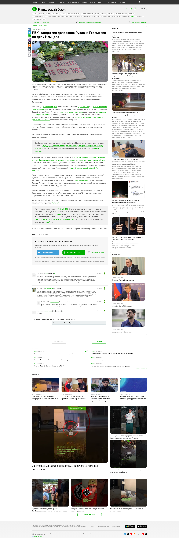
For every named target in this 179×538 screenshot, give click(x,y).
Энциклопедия (73, 2)
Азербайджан (55, 13)
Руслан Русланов (54, 302)
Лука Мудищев (49, 288)
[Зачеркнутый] (65, 322)
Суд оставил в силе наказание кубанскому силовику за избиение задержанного (74, 398)
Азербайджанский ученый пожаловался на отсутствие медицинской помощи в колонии (102, 398)
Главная (34, 25)
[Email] (29, 52)
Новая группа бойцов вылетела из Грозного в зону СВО (54, 354)
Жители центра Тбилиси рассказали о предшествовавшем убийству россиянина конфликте (127, 75)
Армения (63, 13)
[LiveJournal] (29, 48)
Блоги (92, 2)
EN (146, 2)
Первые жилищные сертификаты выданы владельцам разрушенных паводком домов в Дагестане (128, 34)
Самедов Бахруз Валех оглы (122, 332)
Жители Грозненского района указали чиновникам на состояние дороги (125, 201)
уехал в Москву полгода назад (71, 112)
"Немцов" (55, 203)
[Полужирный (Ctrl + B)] (53, 322)
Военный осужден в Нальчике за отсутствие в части (110, 360)
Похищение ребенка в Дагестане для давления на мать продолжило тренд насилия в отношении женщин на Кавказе (128, 161)
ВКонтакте (57, 219)
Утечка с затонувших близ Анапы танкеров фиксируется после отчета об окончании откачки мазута (133, 398)
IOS (66, 209)
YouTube (49, 222)
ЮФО (44, 19)
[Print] (29, 55)
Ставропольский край (123, 16)
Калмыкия (131, 13)
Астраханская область (73, 13)
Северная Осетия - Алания (103, 16)
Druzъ (46, 273)
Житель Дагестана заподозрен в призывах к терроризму (111, 366)
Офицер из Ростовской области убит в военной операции (112, 353)
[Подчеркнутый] (61, 322)
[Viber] (29, 39)
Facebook (38, 219)
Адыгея (48, 13)
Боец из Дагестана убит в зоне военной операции (51, 360)
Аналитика (61, 2)
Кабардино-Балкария (121, 13)
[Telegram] (29, 32)
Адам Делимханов (81, 180)
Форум (84, 2)
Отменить (99, 341)
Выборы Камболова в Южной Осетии (89, 22)
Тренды (51, 2)
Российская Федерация (76, 16)
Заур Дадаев (47, 146)
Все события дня (141, 369)
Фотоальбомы (111, 2)
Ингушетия (110, 13)
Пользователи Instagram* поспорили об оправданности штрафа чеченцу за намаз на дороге (128, 114)
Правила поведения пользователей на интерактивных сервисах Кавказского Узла (71, 534)
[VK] (29, 29)
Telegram (57, 214)
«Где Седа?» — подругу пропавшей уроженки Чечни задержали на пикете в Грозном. (126, 436)
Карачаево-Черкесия (38, 16)
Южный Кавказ (37, 19)
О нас (92, 526)
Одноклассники (69, 219)
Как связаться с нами (103, 526)
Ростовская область (89, 16)
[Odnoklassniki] (29, 45)
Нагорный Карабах (63, 16)
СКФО (113, 16)
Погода (122, 2)
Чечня (132, 16)
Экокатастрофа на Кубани (138, 22)
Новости (35, 2)
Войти (143, 8)
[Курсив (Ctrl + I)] (57, 322)
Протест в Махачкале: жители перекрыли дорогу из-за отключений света (127, 471)
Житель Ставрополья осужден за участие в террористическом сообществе (127, 238)
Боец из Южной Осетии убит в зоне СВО (49, 366)
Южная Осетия (139, 16)
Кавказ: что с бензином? (41, 22)
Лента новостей (43, 25)
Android (61, 209)
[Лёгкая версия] (139, 2)
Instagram (47, 219)
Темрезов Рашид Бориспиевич (123, 280)
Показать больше (89, 514)
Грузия (97, 13)
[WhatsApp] (29, 36)
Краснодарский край (51, 16)
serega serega (48, 311)
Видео (100, 2)
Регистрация (58, 341)
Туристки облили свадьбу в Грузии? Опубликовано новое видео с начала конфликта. (49, 509)
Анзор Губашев (59, 146)
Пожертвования (116, 526)
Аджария (41, 13)
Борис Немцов (83, 107)
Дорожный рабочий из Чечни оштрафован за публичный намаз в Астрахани (45, 398)
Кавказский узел (50, 107)
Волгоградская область (87, 13)
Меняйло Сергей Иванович (122, 306)
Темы (43, 2)
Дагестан (103, 13)
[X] (29, 42)
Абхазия (35, 13)
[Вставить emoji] (69, 322)
